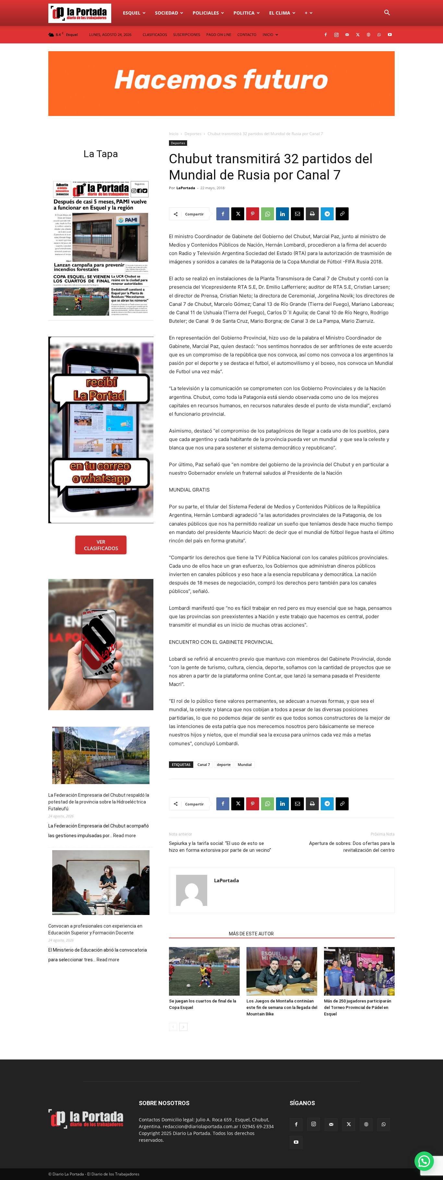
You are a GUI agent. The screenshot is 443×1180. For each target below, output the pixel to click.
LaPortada (185, 187)
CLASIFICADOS (155, 34)
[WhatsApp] (379, 34)
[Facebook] (325, 34)
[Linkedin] (282, 213)
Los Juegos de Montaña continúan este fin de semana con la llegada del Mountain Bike (281, 1007)
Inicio (173, 133)
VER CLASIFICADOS (101, 544)
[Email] (297, 213)
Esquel (131, 13)
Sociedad (166, 13)
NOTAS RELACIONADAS (197, 933)
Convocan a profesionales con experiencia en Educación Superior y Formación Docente (95, 929)
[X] (358, 34)
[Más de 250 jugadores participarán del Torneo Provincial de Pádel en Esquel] (359, 971)
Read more (124, 836)
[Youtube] (390, 34)
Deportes (193, 133)
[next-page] (183, 1027)
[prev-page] (173, 1027)
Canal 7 (204, 764)
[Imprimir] (312, 213)
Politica (244, 13)
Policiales (206, 13)
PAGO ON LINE (218, 34)
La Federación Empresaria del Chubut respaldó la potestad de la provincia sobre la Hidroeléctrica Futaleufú (98, 801)
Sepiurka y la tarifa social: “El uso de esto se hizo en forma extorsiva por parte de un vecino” (220, 846)
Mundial (245, 764)
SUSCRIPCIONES (186, 34)
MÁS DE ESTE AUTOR (251, 933)
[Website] (368, 34)
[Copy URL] (342, 213)
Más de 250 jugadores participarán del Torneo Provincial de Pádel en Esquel (357, 1007)
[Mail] (347, 34)
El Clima (279, 13)
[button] (387, 13)
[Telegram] (327, 213)
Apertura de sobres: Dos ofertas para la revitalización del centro (352, 846)
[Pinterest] (252, 213)
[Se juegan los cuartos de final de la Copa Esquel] (204, 971)
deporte (224, 764)
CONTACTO (247, 34)
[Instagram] (336, 34)
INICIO (268, 34)
